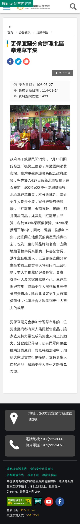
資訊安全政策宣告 (41, 469)
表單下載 (33, 475)
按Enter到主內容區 (17, 3)
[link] (10, 62)
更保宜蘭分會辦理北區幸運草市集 (37, 47)
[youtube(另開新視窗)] (48, 502)
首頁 (10, 32)
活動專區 (42, 32)
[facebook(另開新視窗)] (59, 502)
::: (10, 27)
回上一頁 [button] (64, 73)
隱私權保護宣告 (17, 469)
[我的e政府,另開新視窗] (38, 502)
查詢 (73, 6)
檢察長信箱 (49, 475)
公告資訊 (24, 32)
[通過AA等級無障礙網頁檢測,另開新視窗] (19, 502)
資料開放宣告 (15, 475)
